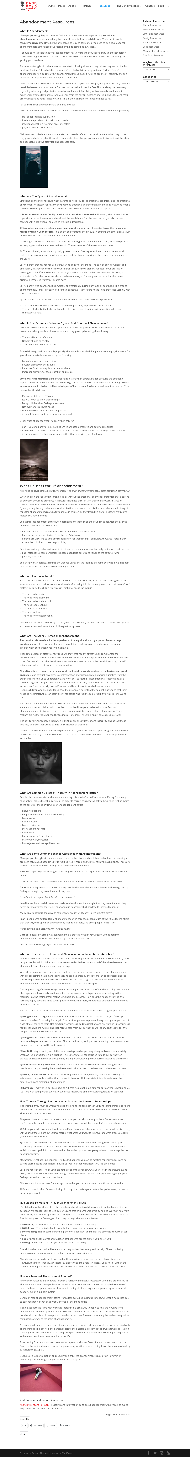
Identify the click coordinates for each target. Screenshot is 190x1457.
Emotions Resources (153, 33)
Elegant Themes (40, 1453)
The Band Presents (128, 6)
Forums (50, 6)
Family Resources (152, 38)
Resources (104, 6)
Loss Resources (151, 46)
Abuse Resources (152, 25)
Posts (61, 6)
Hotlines (87, 6)
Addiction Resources (153, 29)
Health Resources (152, 42)
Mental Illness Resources (156, 51)
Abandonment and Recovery (34, 1404)
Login (161, 6)
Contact (150, 6)
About (72, 6)
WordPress (67, 1453)
